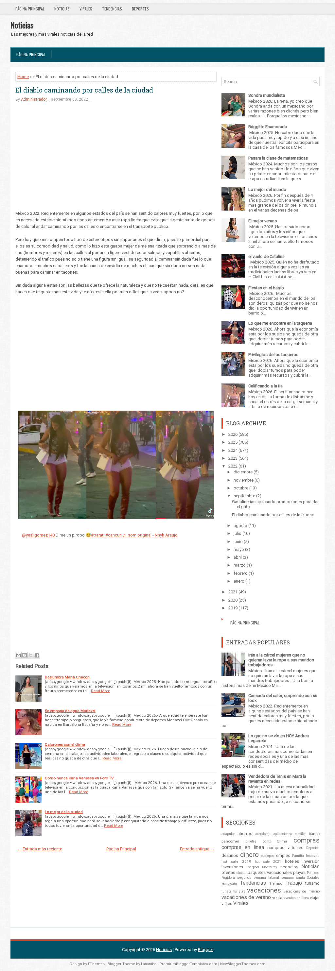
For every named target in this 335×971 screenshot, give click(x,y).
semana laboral (266, 878)
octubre (241, 487)
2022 (233, 466)
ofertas (228, 872)
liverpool (252, 867)
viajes (226, 903)
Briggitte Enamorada (267, 126)
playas (299, 872)
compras (306, 840)
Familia (298, 856)
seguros (244, 877)
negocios (289, 866)
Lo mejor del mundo (267, 189)
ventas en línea (297, 898)
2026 (233, 434)
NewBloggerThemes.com (242, 964)
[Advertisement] (116, 158)
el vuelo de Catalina (266, 256)
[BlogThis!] (24, 655)
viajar (315, 897)
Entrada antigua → (197, 848)
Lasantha (148, 964)
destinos (229, 855)
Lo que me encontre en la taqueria (280, 323)
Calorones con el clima (65, 744)
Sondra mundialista (266, 95)
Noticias (62, 8)
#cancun (113, 535)
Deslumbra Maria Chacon (67, 677)
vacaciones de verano (246, 897)
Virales (85, 8)
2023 (233, 458)
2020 (233, 600)
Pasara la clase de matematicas (278, 158)
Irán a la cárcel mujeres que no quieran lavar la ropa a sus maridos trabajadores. (281, 660)
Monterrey (269, 867)
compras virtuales (285, 847)
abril (238, 557)
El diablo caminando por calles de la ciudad (84, 90)
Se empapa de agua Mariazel (70, 710)
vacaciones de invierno (302, 891)
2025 (233, 442)
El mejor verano (262, 220)
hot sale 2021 (268, 862)
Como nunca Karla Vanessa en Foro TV (79, 778)
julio (237, 533)
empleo (283, 855)
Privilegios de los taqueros (273, 354)
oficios (241, 873)
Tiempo (275, 883)
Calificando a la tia (265, 385)
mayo (239, 549)
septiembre (244, 495)
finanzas (313, 856)
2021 (233, 591)
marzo (240, 565)
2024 (233, 450)
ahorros (245, 833)
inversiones (232, 866)
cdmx (267, 841)
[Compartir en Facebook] (37, 655)
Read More (100, 691)
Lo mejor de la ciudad (64, 811)
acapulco (228, 834)
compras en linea (242, 847)
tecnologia (229, 883)
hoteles (292, 861)
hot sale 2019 (236, 861)
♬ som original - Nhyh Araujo (150, 535)
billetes (250, 841)
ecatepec (267, 856)
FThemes (96, 964)
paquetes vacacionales (270, 872)
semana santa (293, 878)
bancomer (230, 841)
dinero (249, 855)
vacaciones (264, 890)
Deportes (140, 8)
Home (23, 76)
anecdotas (263, 834)
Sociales (313, 878)
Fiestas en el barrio (266, 287)
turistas (239, 891)
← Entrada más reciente (39, 848)
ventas (278, 897)
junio (238, 541)
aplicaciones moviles (289, 834)
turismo (312, 883)
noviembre (244, 480)
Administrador (34, 99)
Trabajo (294, 883)
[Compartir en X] (30, 655)
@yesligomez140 (38, 535)
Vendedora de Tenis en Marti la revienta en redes (277, 779)
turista (226, 891)
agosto (240, 525)
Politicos (313, 873)
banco (314, 833)
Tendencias (112, 8)
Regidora (228, 878)
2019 (233, 607)
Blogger (205, 949)
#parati (97, 535)
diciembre (243, 471)
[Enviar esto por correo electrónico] (18, 655)
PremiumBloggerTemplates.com (188, 964)
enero (239, 581)
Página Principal (29, 8)
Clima (282, 841)
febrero (241, 573)
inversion (311, 861)
